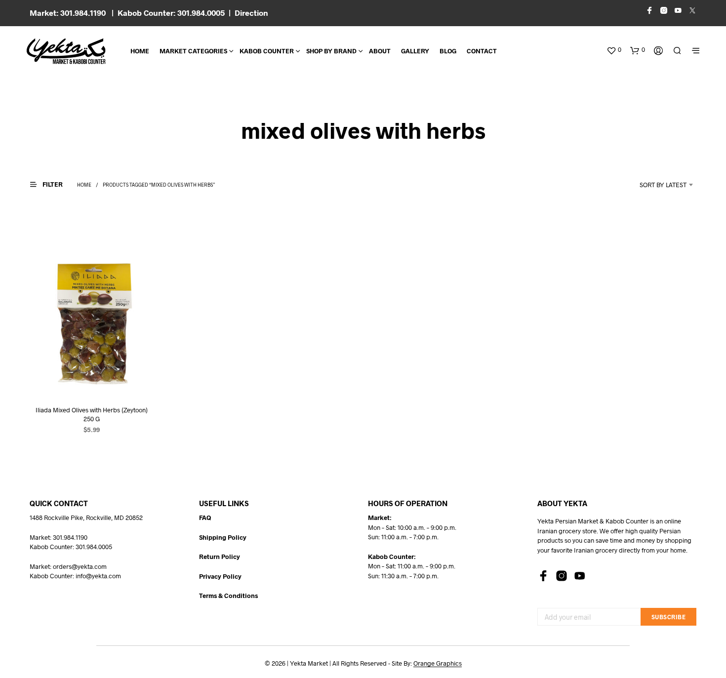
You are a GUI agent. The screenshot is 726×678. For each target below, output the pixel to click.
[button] (613, 50)
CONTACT (482, 51)
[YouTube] (580, 576)
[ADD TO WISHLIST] (91, 378)
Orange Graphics (437, 663)
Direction (251, 12)
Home (139, 51)
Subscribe (668, 616)
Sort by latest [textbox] (663, 185)
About (380, 51)
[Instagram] (561, 576)
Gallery (415, 51)
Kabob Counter (267, 51)
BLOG (448, 51)
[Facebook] (543, 576)
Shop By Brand (331, 51)
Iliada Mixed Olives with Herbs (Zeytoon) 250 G (92, 413)
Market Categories (193, 51)
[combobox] (650, 185)
